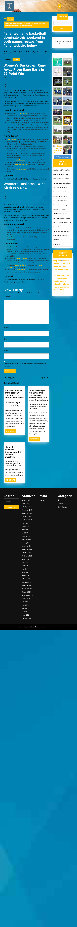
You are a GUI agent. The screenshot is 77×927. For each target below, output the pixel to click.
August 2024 (26, 559)
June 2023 (25, 605)
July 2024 (25, 562)
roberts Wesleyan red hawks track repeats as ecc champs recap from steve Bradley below (38, 395)
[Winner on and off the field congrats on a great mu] (67, 81)
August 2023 (26, 598)
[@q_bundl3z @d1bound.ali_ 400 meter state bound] (57, 139)
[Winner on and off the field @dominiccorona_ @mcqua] (57, 81)
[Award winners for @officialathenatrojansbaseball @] (57, 71)
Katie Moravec (11, 139)
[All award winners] (57, 62)
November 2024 (27, 549)
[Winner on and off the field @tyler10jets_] (57, 120)
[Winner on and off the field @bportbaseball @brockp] (57, 130)
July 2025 (25, 523)
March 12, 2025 (13, 402)
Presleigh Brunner (21, 164)
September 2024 (27, 556)
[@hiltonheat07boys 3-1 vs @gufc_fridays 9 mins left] (67, 110)
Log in (42, 500)
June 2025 (25, 526)
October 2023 (26, 592)
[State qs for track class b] (67, 130)
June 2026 (25, 503)
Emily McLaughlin (21, 113)
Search (68, 6)
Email (6, 339)
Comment (7, 297)
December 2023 (27, 585)
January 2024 (26, 582)
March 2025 (25, 536)
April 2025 (25, 533)
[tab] (59, 6)
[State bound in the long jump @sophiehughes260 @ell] (67, 149)
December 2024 (27, 546)
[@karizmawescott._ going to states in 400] (67, 139)
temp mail (57, 261)
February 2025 (26, 539)
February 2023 (26, 618)
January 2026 (26, 507)
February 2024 (26, 579)
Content (10, 19)
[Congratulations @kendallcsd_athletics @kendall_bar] (57, 91)
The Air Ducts (58, 275)
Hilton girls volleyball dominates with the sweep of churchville (14, 452)
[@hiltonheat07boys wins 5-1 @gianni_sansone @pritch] (57, 110)
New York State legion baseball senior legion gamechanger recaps (60, 192)
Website (6, 350)
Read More (11, 431)
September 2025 (27, 520)
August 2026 (26, 500)
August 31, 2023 (13, 461)
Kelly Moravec (20, 160)
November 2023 (27, 589)
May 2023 (25, 608)
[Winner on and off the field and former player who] (67, 62)
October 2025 (26, 516)
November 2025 (27, 513)
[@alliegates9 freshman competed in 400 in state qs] (57, 149)
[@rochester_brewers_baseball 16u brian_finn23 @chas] (57, 101)
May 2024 (25, 569)
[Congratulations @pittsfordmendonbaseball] (67, 120)
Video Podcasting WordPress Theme (31, 627)
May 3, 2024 (36, 404)
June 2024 (25, 566)
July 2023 (25, 602)
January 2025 (26, 543)
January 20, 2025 (11, 52)
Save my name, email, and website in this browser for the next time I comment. (26, 365)
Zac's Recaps (62, 507)
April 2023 (25, 612)
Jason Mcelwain (26, 52)
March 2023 (25, 615)
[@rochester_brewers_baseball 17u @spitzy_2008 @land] (67, 91)
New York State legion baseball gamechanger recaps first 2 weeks (60, 205)
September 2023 (27, 595)
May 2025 (25, 530)
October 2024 (26, 552)
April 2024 (25, 572)
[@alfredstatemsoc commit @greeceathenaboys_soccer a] (67, 101)
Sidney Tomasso (21, 169)
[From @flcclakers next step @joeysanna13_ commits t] (67, 71)
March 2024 (25, 575)
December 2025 (27, 510)
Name (6, 328)
